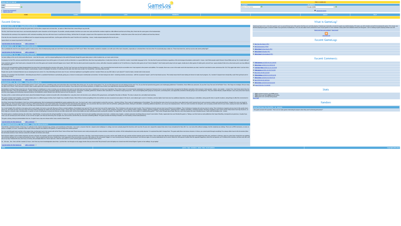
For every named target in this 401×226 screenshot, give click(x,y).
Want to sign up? (8, 12)
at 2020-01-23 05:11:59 (265, 75)
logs (188, 147)
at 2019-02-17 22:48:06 (263, 85)
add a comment (30, 43)
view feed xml (326, 35)
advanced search (321, 11)
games (184, 147)
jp (17, 26)
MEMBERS (175, 14)
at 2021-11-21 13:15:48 (266, 67)
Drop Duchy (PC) (263, 49)
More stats (256, 98)
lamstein (279, 107)
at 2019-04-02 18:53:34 (262, 80)
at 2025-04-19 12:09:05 (265, 62)
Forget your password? (9, 10)
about (199, 147)
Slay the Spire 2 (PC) (7, 26)
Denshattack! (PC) (6, 82)
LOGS (125, 14)
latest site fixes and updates (322, 30)
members (194, 147)
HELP (375, 14)
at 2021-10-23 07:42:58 (265, 70)
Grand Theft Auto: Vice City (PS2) (263, 107)
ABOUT (325, 14)
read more (335, 30)
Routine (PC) (262, 51)
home (3, 147)
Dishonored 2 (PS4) (7, 54)
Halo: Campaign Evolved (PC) (10, 124)
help (203, 147)
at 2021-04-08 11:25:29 (262, 72)
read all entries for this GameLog (12, 43)
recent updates (210, 147)
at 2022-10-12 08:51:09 (265, 65)
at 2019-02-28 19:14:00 (265, 82)
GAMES (76, 14)
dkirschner (19, 82)
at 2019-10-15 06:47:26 (265, 77)
